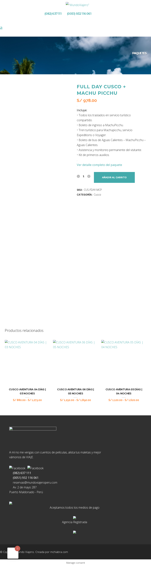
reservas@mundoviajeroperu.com (34, 482)
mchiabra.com (59, 552)
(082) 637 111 (52, 13)
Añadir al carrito (114, 177)
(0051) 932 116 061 (78, 13)
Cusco (97, 194)
